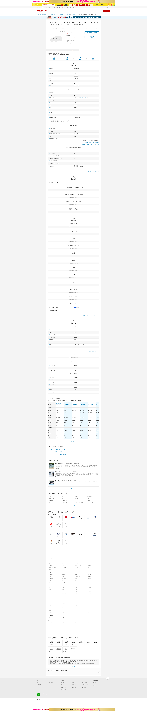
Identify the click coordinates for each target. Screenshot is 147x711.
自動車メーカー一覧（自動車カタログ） (50, 14)
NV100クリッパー (91, 502)
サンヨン (89, 622)
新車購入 (73, 682)
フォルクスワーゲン (78, 565)
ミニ (88, 567)
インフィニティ (64, 582)
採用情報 (94, 685)
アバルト (50, 607)
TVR (49, 587)
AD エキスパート (78, 496)
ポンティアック (77, 576)
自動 (94, 28)
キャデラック (51, 574)
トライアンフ (64, 595)
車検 (73, 28)
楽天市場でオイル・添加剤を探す (93, 349)
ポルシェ (89, 565)
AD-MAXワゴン (51, 498)
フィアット (77, 603)
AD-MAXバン (90, 496)
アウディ (50, 565)
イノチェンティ (64, 607)
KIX (49, 502)
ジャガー (76, 587)
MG (75, 595)
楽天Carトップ (40, 14)
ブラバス (76, 567)
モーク (50, 597)
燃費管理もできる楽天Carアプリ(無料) (92, 142)
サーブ (50, 617)
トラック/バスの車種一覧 (83, 97)
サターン (76, 574)
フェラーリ (90, 603)
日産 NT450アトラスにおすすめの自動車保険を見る (57, 454)
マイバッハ (64, 567)
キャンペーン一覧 (39, 684)
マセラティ (51, 605)
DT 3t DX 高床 (90, 404)
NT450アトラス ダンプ (79, 502)
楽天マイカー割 (63, 689)
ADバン (63, 498)
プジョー (63, 612)
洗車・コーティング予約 (86, 684)
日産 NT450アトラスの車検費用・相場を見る (56, 451)
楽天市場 (107, 7)
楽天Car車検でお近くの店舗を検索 (93, 171)
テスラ (50, 580)
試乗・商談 (62, 682)
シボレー (89, 574)
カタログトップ (54, 50)
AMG (49, 563)
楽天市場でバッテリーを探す (94, 351)
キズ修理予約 (74, 684)
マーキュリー (90, 576)
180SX (50, 496)
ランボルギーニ (77, 605)
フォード (63, 576)
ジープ (63, 580)
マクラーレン (77, 593)
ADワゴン (76, 498)
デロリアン (64, 578)
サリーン (76, 578)
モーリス (50, 595)
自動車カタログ (74, 687)
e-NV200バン (51, 500)
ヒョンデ (50, 622)
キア (75, 622)
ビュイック (51, 576)
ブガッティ (90, 612)
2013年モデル (73, 14)
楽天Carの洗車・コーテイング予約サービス (91, 315)
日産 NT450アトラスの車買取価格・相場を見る (56, 449)
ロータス (76, 589)
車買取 (63, 28)
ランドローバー (64, 589)
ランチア (63, 605)
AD (62, 496)
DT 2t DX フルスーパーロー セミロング (58, 404)
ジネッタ (63, 591)
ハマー (50, 582)
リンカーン (51, 578)
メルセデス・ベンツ (52, 567)
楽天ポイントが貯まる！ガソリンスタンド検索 (90, 144)
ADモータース (51, 624)
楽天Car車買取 (84, 682)
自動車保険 (84, 687)
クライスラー (64, 574)
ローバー (89, 589)
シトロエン (51, 612)
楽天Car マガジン (63, 687)
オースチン (90, 593)
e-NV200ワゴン (64, 500)
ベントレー (51, 589)
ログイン (107, 10)
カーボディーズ (90, 591)
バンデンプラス (64, 593)
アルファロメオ (51, 603)
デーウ (63, 622)
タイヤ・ (84, 28)
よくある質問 (50, 682)
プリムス (89, 578)
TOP (37, 682)
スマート (89, 563)
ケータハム (77, 591)
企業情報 (94, 682)
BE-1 (88, 498)
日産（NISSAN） (61, 14)
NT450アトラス (67, 14)
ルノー (76, 612)
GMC (88, 580)
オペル (63, 565)
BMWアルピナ (77, 563)
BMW (63, 563)
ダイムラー (90, 587)
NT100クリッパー (65, 502)
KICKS (89, 500)
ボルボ (63, 617)
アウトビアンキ (64, 603)
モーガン (50, 593)
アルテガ (50, 569)
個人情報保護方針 (96, 684)
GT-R (75, 500)
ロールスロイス (51, 591)
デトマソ (89, 605)
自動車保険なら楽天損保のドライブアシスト (91, 169)
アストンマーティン (65, 587)
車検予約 (62, 684)
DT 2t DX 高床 (66, 404)
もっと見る (73, 441)
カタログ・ (52, 28)
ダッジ (76, 580)
